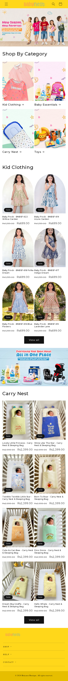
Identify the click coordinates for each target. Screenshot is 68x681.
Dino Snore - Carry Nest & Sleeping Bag (47, 551)
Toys (37, 151)
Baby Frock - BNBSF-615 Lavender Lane (46, 325)
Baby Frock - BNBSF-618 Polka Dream (18, 271)
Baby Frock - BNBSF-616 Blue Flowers (17, 325)
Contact (9, 662)
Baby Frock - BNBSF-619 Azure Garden (46, 218)
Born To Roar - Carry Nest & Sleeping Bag (48, 498)
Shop (6, 646)
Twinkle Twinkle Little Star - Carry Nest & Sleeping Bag (17, 498)
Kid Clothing (11, 104)
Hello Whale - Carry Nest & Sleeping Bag (48, 605)
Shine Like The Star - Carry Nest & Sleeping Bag (48, 444)
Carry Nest (10, 151)
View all (34, 339)
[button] (6, 4)
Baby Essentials (45, 104)
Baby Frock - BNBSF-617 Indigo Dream (46, 271)
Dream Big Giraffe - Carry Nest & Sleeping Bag (15, 605)
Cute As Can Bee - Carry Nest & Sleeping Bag (17, 551)
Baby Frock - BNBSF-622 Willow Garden (15, 218)
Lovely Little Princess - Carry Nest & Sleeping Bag (17, 444)
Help (6, 654)
